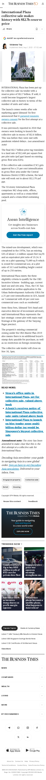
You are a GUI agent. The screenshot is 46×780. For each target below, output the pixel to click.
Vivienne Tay (16, 44)
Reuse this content (12, 501)
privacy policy (34, 761)
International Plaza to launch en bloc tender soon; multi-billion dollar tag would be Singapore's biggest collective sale (24, 427)
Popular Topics (9, 628)
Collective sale (31, 480)
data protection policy (36, 765)
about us (10, 761)
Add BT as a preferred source (20, 38)
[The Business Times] (20, 3)
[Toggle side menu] (3, 4)
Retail (5, 487)
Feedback (33, 501)
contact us (19, 761)
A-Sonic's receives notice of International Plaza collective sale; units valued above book (24, 412)
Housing (16, 487)
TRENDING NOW (10, 544)
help (26, 761)
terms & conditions (9, 765)
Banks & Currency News (30, 628)
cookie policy (22, 765)
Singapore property (11, 480)
